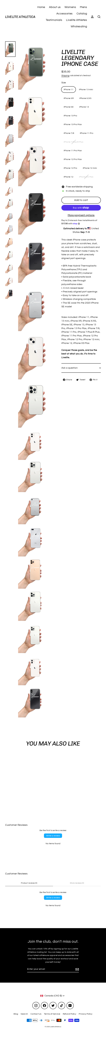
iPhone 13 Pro (70, 116)
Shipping (65, 75)
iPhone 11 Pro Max (73, 151)
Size (63, 82)
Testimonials (54, 20)
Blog (16, 1014)
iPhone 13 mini (86, 89)
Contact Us (36, 1014)
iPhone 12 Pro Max (73, 159)
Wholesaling (79, 26)
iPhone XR (69, 98)
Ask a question (69, 368)
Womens (70, 7)
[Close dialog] (100, 990)
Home (41, 7)
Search (24, 1014)
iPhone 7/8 (69, 133)
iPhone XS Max (86, 177)
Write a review (53, 836)
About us (55, 7)
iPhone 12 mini (90, 168)
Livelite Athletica (20, 16)
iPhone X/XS (85, 98)
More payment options (81, 215)
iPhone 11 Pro (86, 133)
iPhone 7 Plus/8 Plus (73, 142)
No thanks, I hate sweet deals (74, 1039)
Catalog (82, 13)
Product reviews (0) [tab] (29, 883)
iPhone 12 (68, 177)
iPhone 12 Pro (70, 168)
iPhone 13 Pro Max (73, 124)
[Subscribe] (77, 969)
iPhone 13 (84, 107)
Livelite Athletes (76, 20)
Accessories (64, 13)
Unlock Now (74, 1025)
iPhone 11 (68, 89)
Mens (83, 7)
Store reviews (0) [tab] (77, 883)
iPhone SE (69, 107)
